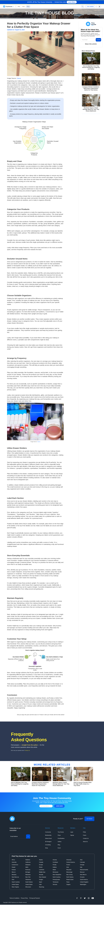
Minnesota (55, 872)
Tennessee (55, 882)
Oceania (82, 877)
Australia (14, 862)
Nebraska (27, 874)
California (27, 862)
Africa (13, 859)
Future (84, 835)
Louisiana (41, 869)
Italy (81, 867)
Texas (67, 882)
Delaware (27, 864)
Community (48, 832)
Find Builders (61, 838)
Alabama (27, 859)
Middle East (42, 872)
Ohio (13, 879)
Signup (72, 835)
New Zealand (42, 877)
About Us (85, 841)
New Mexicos (15, 877)
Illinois (40, 867)
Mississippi (69, 872)
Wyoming (41, 887)
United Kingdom (84, 882)
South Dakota (29, 882)
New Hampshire (57, 874)
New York (27, 877)
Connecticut (15, 864)
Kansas (14, 869)
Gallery (59, 841)
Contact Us (86, 838)
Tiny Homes (61, 832)
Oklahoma (28, 879)
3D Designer (48, 841)
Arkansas (68, 859)
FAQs (84, 832)
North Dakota (69, 877)
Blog (59, 844)
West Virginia (15, 887)
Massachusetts (84, 869)
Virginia (68, 884)
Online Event (48, 838)
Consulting (48, 844)
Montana (14, 874)
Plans (59, 835)
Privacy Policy (24, 898)
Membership (48, 835)
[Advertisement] (52, 915)
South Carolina (16, 882)
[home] (8, 6)
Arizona (55, 859)
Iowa (67, 867)
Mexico (14, 872)
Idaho (26, 867)
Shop (46, 848)
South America (84, 879)
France (68, 864)
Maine (54, 869)
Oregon (41, 879)
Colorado (82, 862)
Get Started (89, 818)
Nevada (41, 874)
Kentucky (27, 869)
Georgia (82, 864)
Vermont (55, 884)
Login (71, 832)
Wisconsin (28, 887)
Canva (19, 78)
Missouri (82, 872)
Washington (83, 884)
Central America (70, 862)
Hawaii (13, 867)
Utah (40, 884)
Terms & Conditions (14, 898)
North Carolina (56, 877)
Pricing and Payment (34, 898)
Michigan (27, 872)
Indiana (55, 867)
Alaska (41, 859)
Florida (54, 864)
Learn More (71, 2)
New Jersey (69, 874)
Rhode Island (69, 879)
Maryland (68, 869)
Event (59, 848)
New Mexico (83, 874)
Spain (40, 882)
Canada (41, 862)
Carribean (55, 862)
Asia (81, 859)
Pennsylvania (56, 879)
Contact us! (27, 750)
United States (15, 884)
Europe (41, 864)
